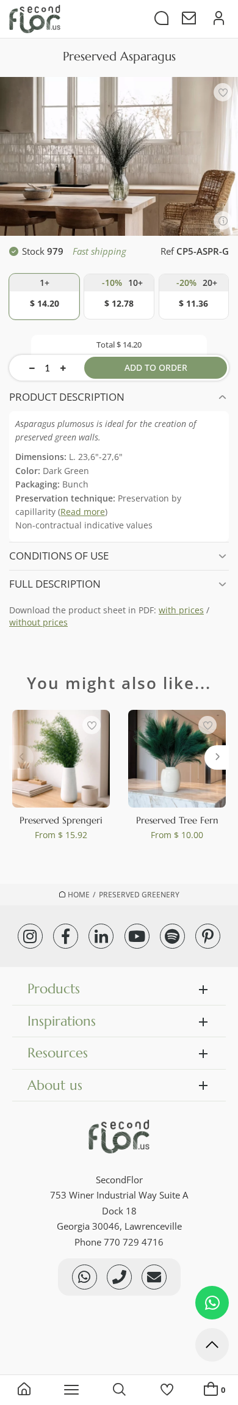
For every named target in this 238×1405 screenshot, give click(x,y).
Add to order (155, 367)
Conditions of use (59, 556)
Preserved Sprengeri (61, 820)
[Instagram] (30, 936)
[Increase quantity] (63, 368)
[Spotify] (172, 936)
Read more (82, 511)
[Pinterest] (207, 936)
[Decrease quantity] (32, 368)
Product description (66, 397)
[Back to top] (212, 1347)
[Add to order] (44, 296)
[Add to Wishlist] (222, 92)
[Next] (216, 757)
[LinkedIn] (101, 936)
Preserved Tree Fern (177, 820)
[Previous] (21, 757)
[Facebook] (65, 936)
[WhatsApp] (212, 1302)
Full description (55, 584)
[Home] (24, 1390)
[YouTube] (137, 936)
